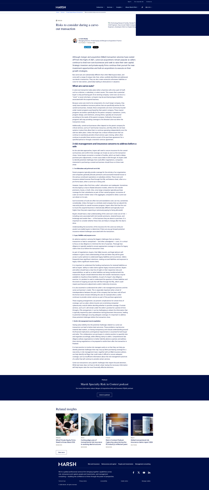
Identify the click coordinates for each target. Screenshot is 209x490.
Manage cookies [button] (146, 481)
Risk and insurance (94, 464)
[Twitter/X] (139, 473)
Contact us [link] (149, 1)
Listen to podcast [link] (104, 395)
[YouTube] (144, 473)
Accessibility (103, 481)
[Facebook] (133, 473)
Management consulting (142, 464)
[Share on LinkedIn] (88, 47)
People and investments (125, 464)
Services (109, 7)
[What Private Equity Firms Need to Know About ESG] (67, 424)
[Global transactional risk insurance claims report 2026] (142, 424)
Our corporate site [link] (138, 1)
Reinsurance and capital (108, 464)
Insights (118, 7)
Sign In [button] (129, 1)
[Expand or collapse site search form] (142, 7)
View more (61, 452)
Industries (99, 7)
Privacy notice (83, 481)
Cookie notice (124, 481)
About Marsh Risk (131, 7)
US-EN (149, 7)
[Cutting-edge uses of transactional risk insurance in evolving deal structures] (92, 424)
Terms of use (62, 481)
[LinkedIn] (149, 473)
